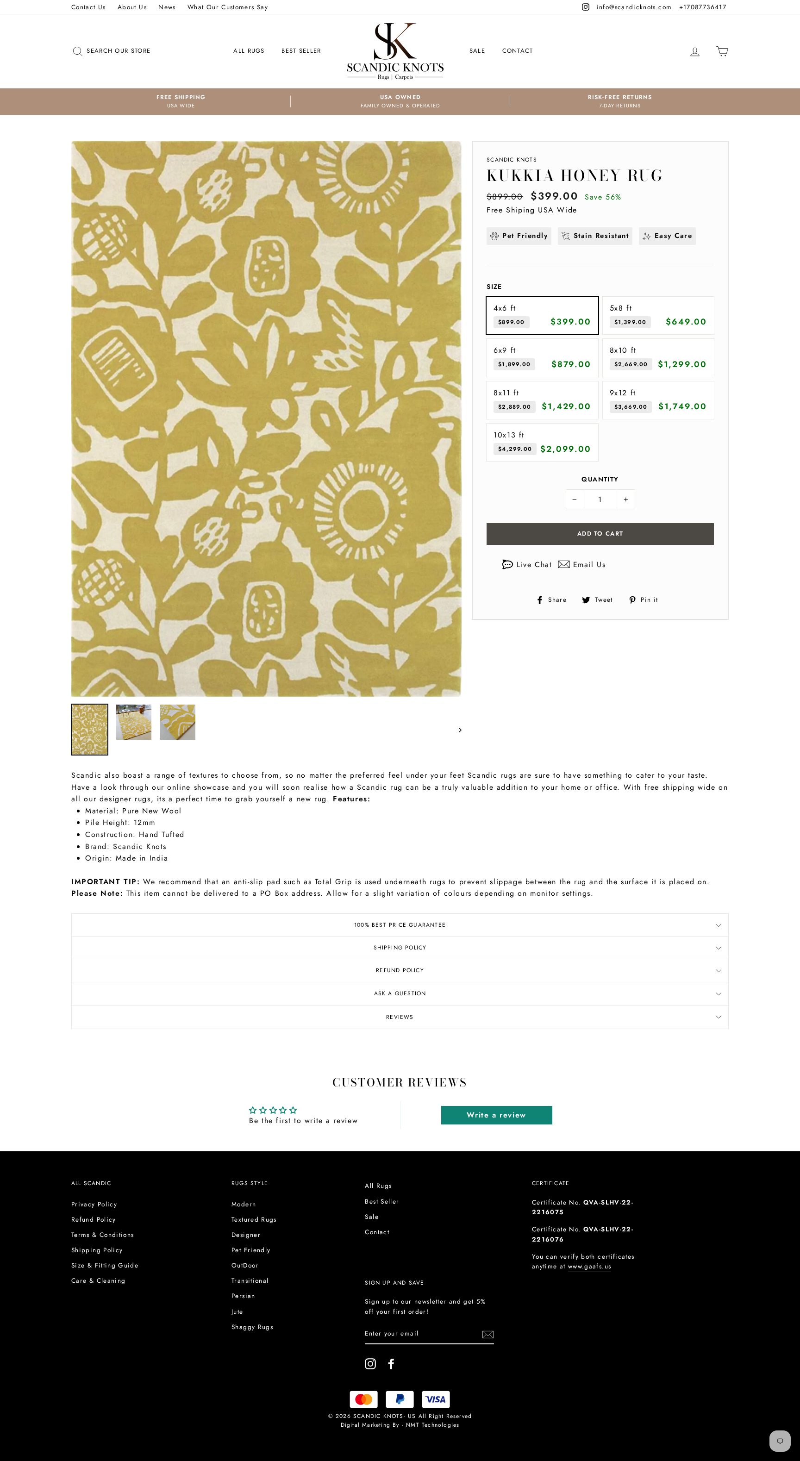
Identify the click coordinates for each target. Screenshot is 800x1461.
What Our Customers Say (228, 7)
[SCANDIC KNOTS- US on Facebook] (391, 1363)
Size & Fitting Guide (104, 1265)
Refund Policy (400, 970)
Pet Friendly (250, 1250)
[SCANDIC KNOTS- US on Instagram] (370, 1363)
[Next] (456, 729)
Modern (243, 1204)
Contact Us (88, 7)
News (166, 7)
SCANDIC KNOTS (512, 160)
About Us (132, 7)
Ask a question (400, 993)
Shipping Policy (400, 947)
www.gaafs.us (589, 1266)
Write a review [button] (496, 1115)
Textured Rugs (254, 1219)
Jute (237, 1311)
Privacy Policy (94, 1204)
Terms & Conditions (102, 1234)
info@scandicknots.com (636, 7)
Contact (517, 50)
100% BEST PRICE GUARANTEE (400, 925)
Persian (243, 1295)
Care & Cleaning (98, 1280)
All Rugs (248, 50)
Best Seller (301, 50)
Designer (246, 1234)
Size (494, 286)
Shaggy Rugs (252, 1326)
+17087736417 (704, 7)
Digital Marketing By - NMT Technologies (400, 1425)
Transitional (250, 1280)
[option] (181, 101)
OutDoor (245, 1265)
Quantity (600, 479)
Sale (477, 50)
